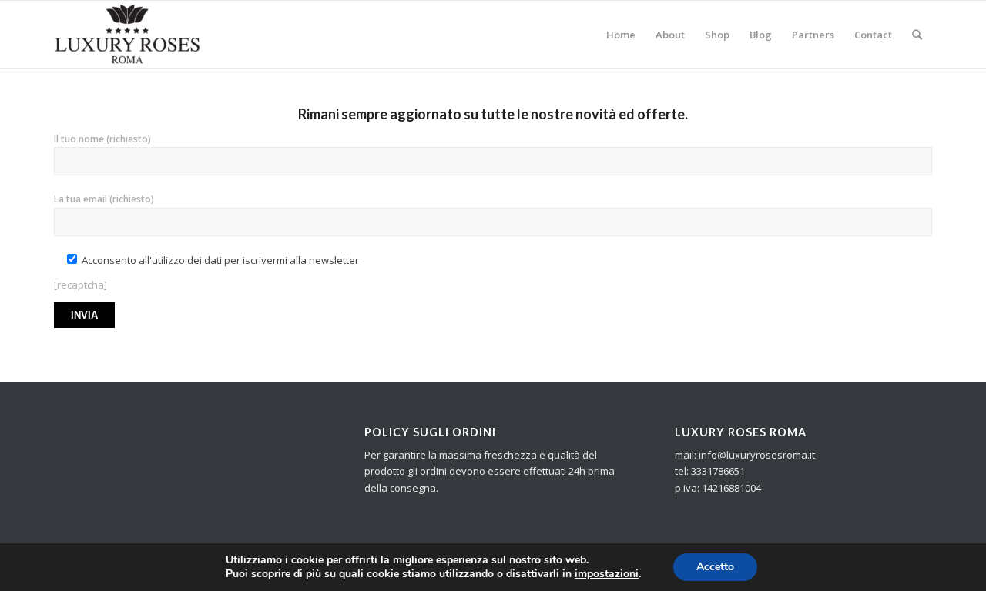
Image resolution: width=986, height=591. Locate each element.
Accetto (715, 566)
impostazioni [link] (607, 573)
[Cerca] (917, 34)
